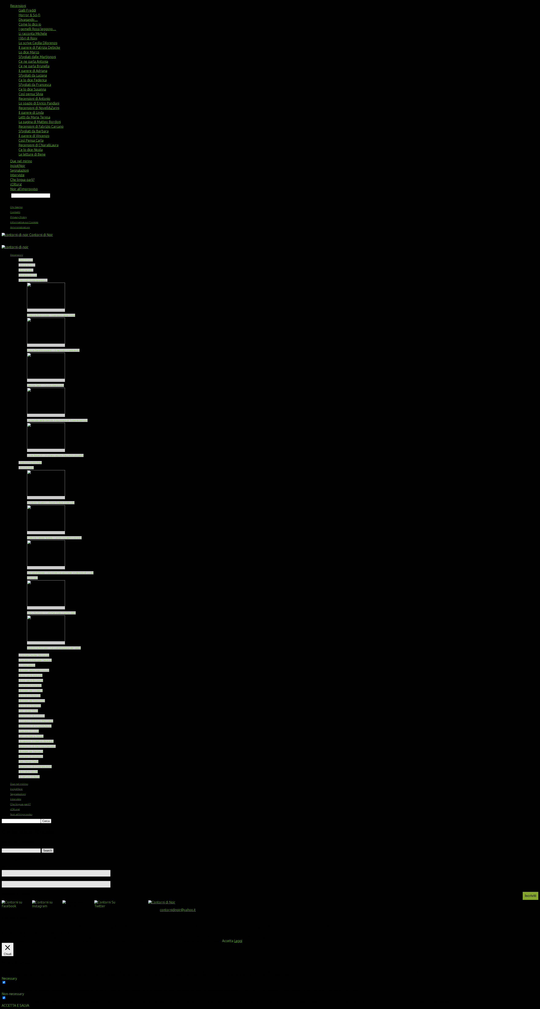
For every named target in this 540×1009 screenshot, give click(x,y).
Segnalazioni (19, 170)
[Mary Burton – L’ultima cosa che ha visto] (46, 607)
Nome (6, 868)
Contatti (15, 212)
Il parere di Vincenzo (34, 136)
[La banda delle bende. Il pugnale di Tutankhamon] (46, 415)
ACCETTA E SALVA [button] (15, 1005)
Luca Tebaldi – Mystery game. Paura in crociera (55, 455)
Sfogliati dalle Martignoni (37, 57)
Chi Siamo (16, 207)
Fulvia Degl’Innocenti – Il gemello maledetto (53, 350)
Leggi (238, 941)
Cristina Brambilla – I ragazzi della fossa (51, 315)
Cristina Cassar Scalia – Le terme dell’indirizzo (54, 537)
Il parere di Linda (31, 112)
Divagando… (28, 20)
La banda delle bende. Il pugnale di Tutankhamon (57, 420)
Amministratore (20, 227)
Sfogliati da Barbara (34, 131)
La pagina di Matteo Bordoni (40, 122)
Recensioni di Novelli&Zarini (39, 108)
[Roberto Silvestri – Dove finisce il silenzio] (46, 497)
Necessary (14, 982)
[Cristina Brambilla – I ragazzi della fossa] (46, 310)
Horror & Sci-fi (29, 15)
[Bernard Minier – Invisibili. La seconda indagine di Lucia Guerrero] (46, 567)
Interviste (17, 175)
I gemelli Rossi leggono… (37, 29)
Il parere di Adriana (33, 71)
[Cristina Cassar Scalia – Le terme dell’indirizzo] (46, 532)
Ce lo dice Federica (33, 80)
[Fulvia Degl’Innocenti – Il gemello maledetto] (46, 345)
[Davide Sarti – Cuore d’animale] (46, 380)
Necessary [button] (9, 978)
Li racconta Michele (33, 33)
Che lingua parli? (22, 180)
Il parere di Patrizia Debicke (39, 47)
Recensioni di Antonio (34, 98)
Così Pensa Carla (31, 140)
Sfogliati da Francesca (35, 85)
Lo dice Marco (29, 52)
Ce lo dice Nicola (31, 150)
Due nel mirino (21, 161)
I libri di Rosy (28, 38)
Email (7, 879)
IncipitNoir (17, 166)
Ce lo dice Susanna (32, 89)
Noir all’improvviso (24, 189)
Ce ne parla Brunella (34, 66)
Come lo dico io (30, 24)
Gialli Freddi (27, 10)
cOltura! (16, 184)
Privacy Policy (18, 217)
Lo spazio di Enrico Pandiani (39, 103)
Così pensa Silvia (31, 94)
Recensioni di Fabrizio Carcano (41, 126)
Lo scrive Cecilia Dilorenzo (38, 43)
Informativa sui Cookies (24, 222)
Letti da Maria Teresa (34, 117)
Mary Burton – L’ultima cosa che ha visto (51, 612)
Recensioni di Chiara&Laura (38, 145)
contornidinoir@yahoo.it (178, 910)
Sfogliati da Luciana (33, 75)
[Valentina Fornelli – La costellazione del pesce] (46, 642)
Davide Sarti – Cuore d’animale (45, 385)
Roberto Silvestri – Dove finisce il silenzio (50, 502)
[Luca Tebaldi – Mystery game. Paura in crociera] (46, 450)
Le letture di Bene (32, 154)
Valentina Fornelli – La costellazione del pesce (54, 648)
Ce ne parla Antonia (33, 61)
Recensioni (18, 6)
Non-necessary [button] (13, 994)
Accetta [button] (227, 941)
